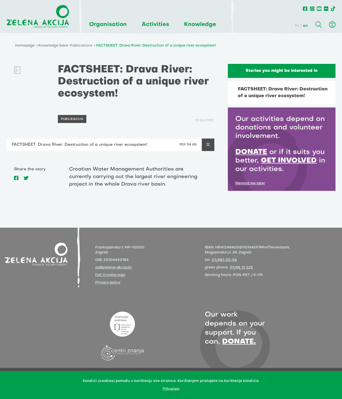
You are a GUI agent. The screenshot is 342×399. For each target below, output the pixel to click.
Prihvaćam (171, 388)
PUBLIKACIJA (72, 119)
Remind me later (250, 183)
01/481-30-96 (224, 260)
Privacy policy (107, 282)
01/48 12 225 (241, 267)
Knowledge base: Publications (65, 45)
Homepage (25, 45)
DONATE (251, 152)
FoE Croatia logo (110, 275)
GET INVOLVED (289, 160)
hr (297, 26)
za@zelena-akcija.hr (113, 267)
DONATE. (239, 341)
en (305, 26)
